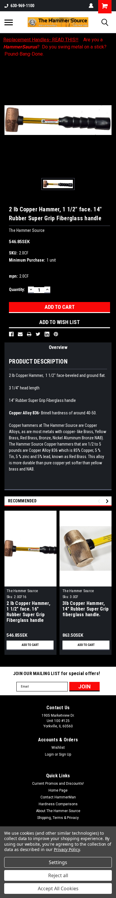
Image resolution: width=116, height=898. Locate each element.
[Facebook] (11, 334)
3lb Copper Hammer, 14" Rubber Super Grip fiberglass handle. (85, 608)
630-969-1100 (22, 5)
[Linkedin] (47, 334)
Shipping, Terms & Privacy (58, 818)
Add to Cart (30, 645)
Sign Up (65, 754)
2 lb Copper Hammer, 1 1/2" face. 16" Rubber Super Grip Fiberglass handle (28, 611)
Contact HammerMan (58, 797)
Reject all (58, 875)
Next (108, 501)
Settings (58, 862)
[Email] (20, 334)
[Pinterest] (56, 334)
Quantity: (17, 289)
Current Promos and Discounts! (58, 783)
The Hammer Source (22, 591)
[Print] (29, 334)
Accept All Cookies (58, 888)
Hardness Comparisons (58, 804)
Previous (100, 501)
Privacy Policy (67, 849)
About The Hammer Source (58, 811)
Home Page (58, 790)
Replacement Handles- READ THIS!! (41, 40)
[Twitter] (38, 334)
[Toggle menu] (8, 22)
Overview (58, 347)
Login (49, 754)
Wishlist (58, 748)
